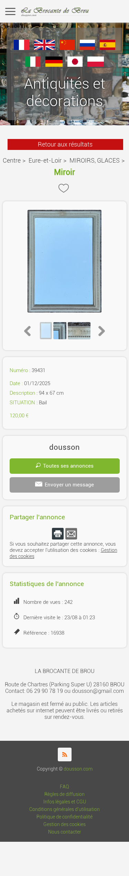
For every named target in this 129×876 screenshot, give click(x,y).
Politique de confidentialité (64, 817)
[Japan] (75, 65)
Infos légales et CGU (64, 802)
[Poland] (95, 65)
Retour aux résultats (65, 144)
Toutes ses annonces (68, 466)
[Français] (21, 48)
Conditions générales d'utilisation (64, 809)
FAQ (64, 787)
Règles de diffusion (64, 794)
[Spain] (107, 48)
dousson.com (78, 769)
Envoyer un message (69, 485)
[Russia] (87, 48)
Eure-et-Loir (45, 160)
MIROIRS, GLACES (94, 160)
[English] (44, 48)
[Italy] (33, 65)
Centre (12, 160)
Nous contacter (64, 832)
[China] (67, 48)
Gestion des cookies (64, 824)
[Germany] (54, 65)
